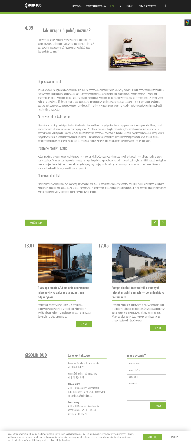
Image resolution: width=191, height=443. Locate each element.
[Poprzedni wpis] (155, 223)
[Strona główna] (33, 5)
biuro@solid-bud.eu (83, 396)
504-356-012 (77, 367)
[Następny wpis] (163, 223)
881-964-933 (77, 377)
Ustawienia (173, 437)
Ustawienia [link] (66, 440)
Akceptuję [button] (152, 437)
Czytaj (84, 324)
